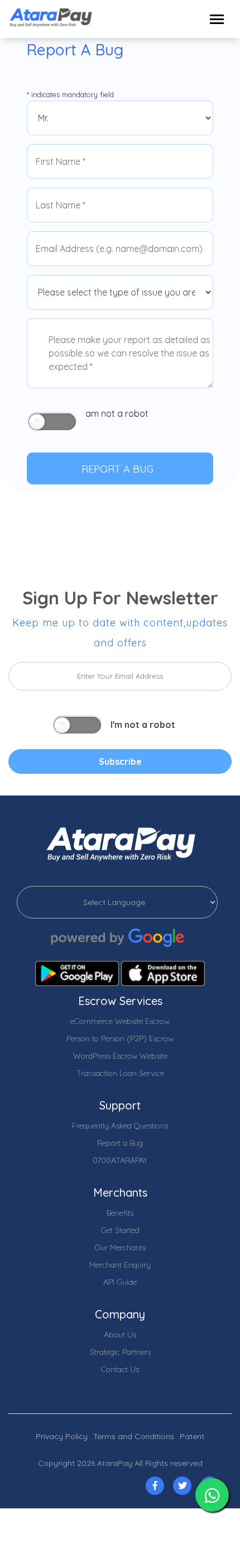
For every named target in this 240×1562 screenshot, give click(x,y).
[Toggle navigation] (217, 19)
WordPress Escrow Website (120, 1056)
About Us (120, 1335)
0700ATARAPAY (120, 1160)
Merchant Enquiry (120, 1265)
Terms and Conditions (133, 1436)
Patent (192, 1436)
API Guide (120, 1282)
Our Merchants (120, 1247)
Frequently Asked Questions (120, 1126)
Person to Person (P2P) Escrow (120, 1039)
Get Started (120, 1230)
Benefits (120, 1213)
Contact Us (120, 1369)
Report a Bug (120, 1143)
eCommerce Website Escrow (120, 1021)
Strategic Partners (120, 1352)
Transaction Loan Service (120, 1073)
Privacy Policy (62, 1436)
